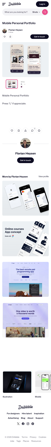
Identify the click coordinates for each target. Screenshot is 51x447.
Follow (10, 32)
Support (39, 418)
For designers (13, 413)
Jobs (12, 441)
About (30, 418)
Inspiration (39, 413)
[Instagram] (28, 423)
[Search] (45, 12)
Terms (24, 437)
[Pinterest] (32, 423)
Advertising (13, 418)
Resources (36, 441)
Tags (18, 441)
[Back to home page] (14, 4)
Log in (42, 4)
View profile (44, 176)
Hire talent (27, 413)
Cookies (42, 437)
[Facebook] (23, 423)
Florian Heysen (15, 30)
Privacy (33, 437)
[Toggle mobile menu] (4, 4)
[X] (18, 423)
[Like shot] (4, 36)
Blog (23, 418)
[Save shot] (10, 36)
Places (26, 441)
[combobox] (16, 12)
